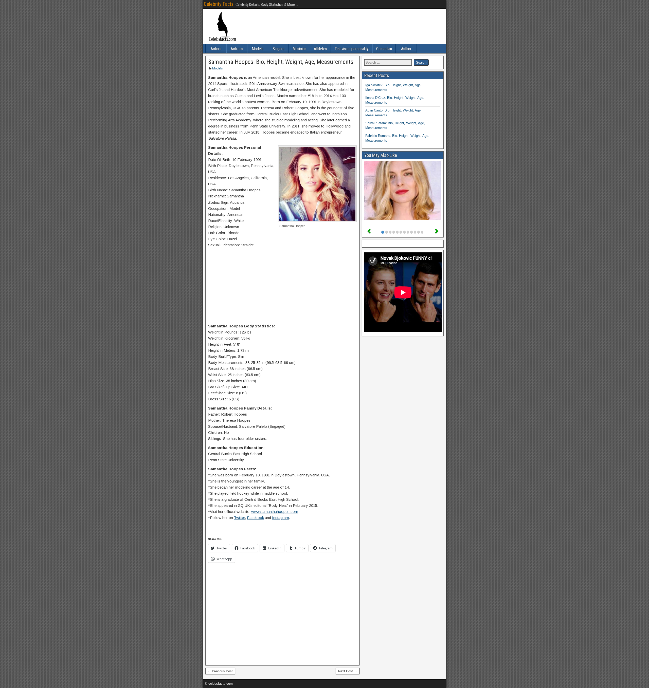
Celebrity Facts (218, 4)
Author (406, 48)
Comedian (384, 48)
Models (257, 48)
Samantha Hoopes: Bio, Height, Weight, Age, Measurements (280, 61)
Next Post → (347, 671)
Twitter (239, 517)
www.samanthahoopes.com (274, 511)
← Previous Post (220, 671)
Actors (216, 48)
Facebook (255, 517)
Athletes (320, 48)
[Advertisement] (282, 286)
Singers (278, 48)
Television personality (352, 48)
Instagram (280, 517)
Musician (299, 48)
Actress (237, 48)
